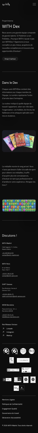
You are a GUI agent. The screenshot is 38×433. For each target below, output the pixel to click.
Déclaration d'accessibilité (11, 417)
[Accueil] (6, 4)
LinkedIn (10, 328)
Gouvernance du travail (10, 413)
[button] (34, 4)
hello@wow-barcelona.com (10, 317)
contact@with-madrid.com (10, 255)
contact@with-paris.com (10, 276)
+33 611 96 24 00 (8, 274)
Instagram (10, 332)
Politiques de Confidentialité (12, 404)
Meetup (9, 335)
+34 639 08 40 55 (8, 253)
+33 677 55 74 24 (8, 315)
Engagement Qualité (9, 408)
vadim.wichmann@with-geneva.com (13, 296)
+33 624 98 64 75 (8, 294)
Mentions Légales (8, 399)
